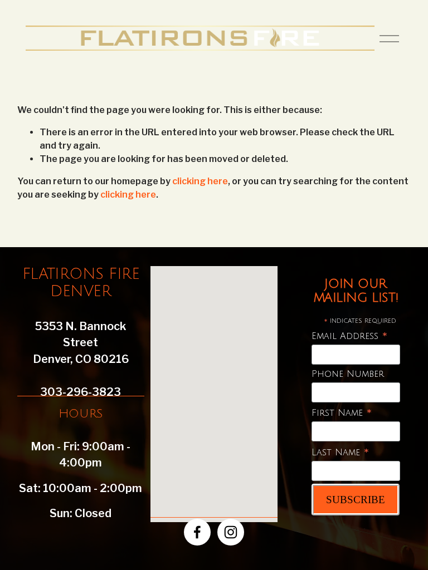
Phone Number (348, 374)
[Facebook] (197, 532)
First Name (342, 413)
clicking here (200, 181)
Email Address (350, 336)
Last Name (340, 452)
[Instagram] (230, 532)
